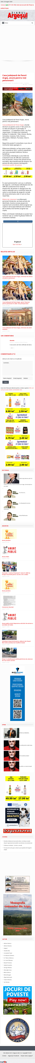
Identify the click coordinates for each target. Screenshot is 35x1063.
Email (31, 84)
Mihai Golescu (7, 972)
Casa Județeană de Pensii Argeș (13, 125)
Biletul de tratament (9, 199)
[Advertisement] (17, 43)
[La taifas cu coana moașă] (11, 766)
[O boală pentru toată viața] (11, 745)
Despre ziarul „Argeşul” (27, 1055)
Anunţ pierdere (6, 540)
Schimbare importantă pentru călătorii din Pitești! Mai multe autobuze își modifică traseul (16, 641)
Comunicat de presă (7, 607)
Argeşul (9, 83)
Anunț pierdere (6, 591)
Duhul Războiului (23, 515)
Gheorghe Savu (8, 970)
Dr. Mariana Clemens (9, 955)
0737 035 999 (12, 5)
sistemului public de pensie (12, 165)
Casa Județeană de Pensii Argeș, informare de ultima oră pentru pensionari (17, 277)
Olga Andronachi (8, 977)
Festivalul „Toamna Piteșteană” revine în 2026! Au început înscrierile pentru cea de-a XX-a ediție (16, 573)
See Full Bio (17, 244)
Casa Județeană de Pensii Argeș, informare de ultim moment (17, 328)
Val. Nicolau (6, 982)
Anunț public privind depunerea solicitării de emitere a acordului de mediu (17, 624)
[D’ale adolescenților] (11, 755)
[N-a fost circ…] (11, 492)
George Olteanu (8, 967)
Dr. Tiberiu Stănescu (9, 958)
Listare (25, 84)
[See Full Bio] (21, 244)
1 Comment (26, 83)
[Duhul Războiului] (11, 515)
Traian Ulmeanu (8, 979)
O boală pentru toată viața (25, 745)
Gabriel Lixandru (8, 965)
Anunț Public (5, 556)
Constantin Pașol (8, 953)
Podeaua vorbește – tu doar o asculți (13, 845)
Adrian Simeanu (8, 946)
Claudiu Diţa (7, 950)
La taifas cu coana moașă (25, 766)
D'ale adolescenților (24, 755)
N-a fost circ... (22, 492)
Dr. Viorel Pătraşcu (8, 960)
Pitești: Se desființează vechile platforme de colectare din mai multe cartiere (17, 659)
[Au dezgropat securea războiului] (11, 503)
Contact (3, 5)
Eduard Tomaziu (8, 963)
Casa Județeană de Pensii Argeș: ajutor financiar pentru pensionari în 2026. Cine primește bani (16, 302)
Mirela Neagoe (7, 975)
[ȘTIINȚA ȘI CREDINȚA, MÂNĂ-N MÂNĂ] (11, 733)
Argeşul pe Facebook (13, 1055)
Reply (12, 348)
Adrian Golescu (7, 943)
